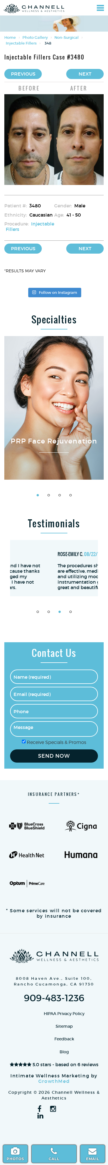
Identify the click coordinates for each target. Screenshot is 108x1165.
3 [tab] (59, 495)
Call (54, 1159)
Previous (23, 74)
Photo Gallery (35, 37)
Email (92, 1159)
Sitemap (64, 1026)
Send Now (54, 756)
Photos (15, 1159)
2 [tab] (49, 495)
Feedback (64, 1038)
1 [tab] (38, 495)
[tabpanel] (54, 408)
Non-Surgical (66, 37)
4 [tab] (70, 495)
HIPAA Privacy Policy (64, 1013)
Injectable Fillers (21, 43)
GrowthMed (54, 1081)
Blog (64, 1051)
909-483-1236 (54, 998)
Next (85, 74)
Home (10, 37)
